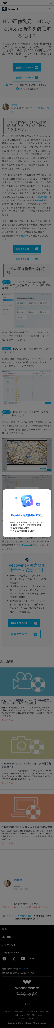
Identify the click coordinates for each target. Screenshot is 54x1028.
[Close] (48, 492)
